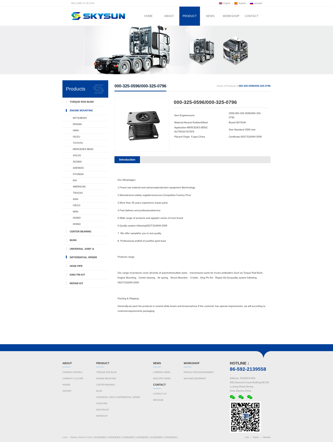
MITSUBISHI (80, 118)
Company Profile (72, 372)
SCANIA (77, 161)
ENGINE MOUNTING (81, 110)
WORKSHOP (231, 16)
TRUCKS (78, 192)
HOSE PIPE (76, 266)
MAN (75, 211)
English (226, 3)
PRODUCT (190, 16)
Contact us (159, 394)
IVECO (76, 205)
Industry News (162, 378)
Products (231, 85)
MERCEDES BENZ (83, 149)
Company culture (72, 378)
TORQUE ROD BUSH (82, 101)
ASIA (75, 199)
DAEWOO (78, 167)
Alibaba (73, 437)
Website (267, 437)
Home (220, 85)
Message (158, 400)
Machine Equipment (195, 378)
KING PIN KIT (77, 274)
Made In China (86, 437)
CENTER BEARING (80, 231)
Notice (256, 437)
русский (258, 3)
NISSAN (77, 124)
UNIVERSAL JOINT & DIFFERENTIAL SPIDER (83, 253)
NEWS (210, 16)
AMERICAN (79, 186)
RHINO (77, 224)
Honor (66, 385)
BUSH (73, 240)
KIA (75, 180)
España (242, 3)
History (67, 391)
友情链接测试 (100, 437)
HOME (148, 16)
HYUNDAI (78, 174)
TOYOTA (78, 142)
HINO (76, 130)
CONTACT (251, 16)
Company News (161, 372)
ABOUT (169, 16)
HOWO (77, 217)
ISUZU (76, 136)
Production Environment (199, 372)
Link (247, 437)
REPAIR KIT (76, 283)
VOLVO (77, 155)
